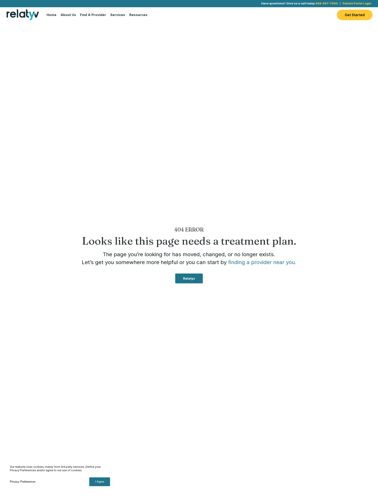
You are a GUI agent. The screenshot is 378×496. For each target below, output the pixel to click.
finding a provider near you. (262, 262)
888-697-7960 (326, 3)
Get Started (355, 15)
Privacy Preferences (23, 481)
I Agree (99, 481)
